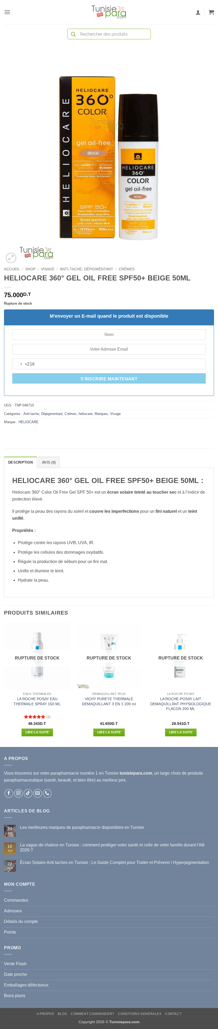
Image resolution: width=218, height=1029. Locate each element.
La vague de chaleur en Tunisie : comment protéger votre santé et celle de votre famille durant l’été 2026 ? (112, 847)
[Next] (214, 684)
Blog (62, 1014)
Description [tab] (20, 462)
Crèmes (127, 269)
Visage (47, 269)
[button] (7, 12)
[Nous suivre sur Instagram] (18, 793)
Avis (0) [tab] (49, 462)
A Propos (45, 1014)
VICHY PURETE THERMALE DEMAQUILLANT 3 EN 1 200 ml (109, 701)
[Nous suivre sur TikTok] (28, 793)
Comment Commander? (92, 1014)
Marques (101, 414)
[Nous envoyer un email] (37, 793)
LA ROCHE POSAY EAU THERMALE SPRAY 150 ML (37, 701)
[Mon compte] (198, 12)
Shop (30, 269)
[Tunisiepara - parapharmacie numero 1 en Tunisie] (109, 12)
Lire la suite (37, 732)
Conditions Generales (139, 1014)
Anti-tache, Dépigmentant (86, 269)
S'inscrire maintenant (109, 379)
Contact (173, 1014)
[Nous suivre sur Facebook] (9, 793)
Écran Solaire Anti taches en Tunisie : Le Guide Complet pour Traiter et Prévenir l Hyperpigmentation (114, 862)
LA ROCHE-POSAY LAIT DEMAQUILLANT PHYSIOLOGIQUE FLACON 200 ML (180, 704)
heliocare (86, 414)
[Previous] (4, 684)
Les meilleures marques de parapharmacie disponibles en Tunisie (82, 827)
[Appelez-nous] (47, 793)
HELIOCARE (29, 422)
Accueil (12, 269)
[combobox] (23, 364)
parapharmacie (65, 773)
